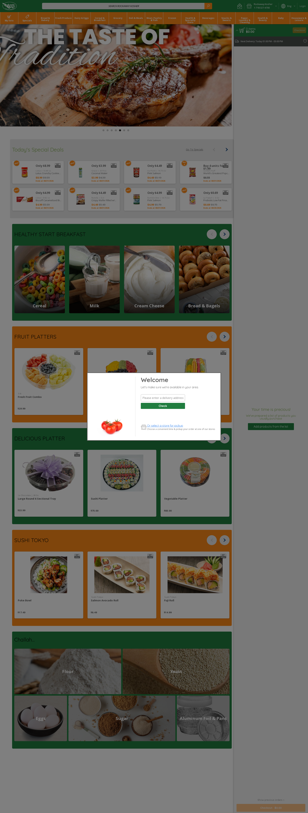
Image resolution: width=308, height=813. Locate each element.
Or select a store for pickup (165, 425)
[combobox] (163, 397)
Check (163, 406)
